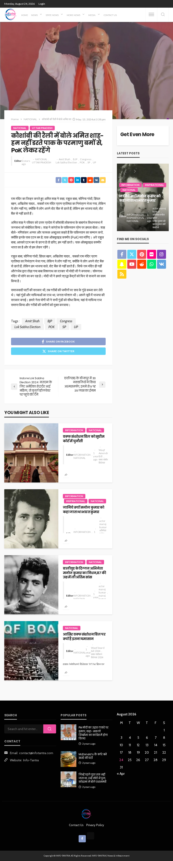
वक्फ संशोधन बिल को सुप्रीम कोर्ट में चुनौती (84, 438)
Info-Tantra (31, 760)
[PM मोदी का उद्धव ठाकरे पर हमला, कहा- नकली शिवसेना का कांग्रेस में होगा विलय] (68, 732)
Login (42, 3)
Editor (18, 160)
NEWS (34, 15)
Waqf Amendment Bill (106, 453)
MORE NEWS (73, 15)
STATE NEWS (52, 15)
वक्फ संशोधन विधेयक (104, 461)
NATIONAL (19, 127)
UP (94, 162)
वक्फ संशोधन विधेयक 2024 (97, 656)
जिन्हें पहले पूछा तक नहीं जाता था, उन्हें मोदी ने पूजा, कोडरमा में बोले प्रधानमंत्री (92, 778)
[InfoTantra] (10, 14)
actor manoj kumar (103, 524)
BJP (75, 159)
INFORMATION (74, 430)
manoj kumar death (102, 598)
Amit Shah (64, 159)
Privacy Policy (95, 825)
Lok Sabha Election (66, 162)
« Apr (121, 774)
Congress (85, 159)
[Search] (163, 15)
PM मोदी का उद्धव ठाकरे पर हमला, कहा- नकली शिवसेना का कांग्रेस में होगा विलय (93, 733)
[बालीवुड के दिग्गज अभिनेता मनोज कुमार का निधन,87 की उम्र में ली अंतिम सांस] (31, 584)
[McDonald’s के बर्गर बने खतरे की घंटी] (68, 759)
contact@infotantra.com (36, 753)
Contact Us (110, 15)
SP (88, 162)
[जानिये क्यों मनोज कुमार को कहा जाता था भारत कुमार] (31, 518)
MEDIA (92, 15)
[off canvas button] (151, 14)
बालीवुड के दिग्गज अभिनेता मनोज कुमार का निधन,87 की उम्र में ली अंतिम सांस (84, 572)
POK (82, 162)
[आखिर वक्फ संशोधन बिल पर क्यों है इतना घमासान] (31, 650)
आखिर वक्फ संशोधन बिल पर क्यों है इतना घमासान (84, 636)
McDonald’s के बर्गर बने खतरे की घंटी (93, 756)
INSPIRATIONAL (75, 501)
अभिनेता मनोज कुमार (159, 216)
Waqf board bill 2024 (98, 649)
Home (24, 15)
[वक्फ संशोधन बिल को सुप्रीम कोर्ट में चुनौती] (31, 452)
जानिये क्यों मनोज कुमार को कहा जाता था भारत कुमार (83, 509)
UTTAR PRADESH (42, 127)
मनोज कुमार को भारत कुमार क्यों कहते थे (159, 224)
